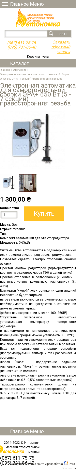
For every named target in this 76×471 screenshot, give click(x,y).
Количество (9, 208)
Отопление (19, 69)
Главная (5, 69)
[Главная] (38, 26)
